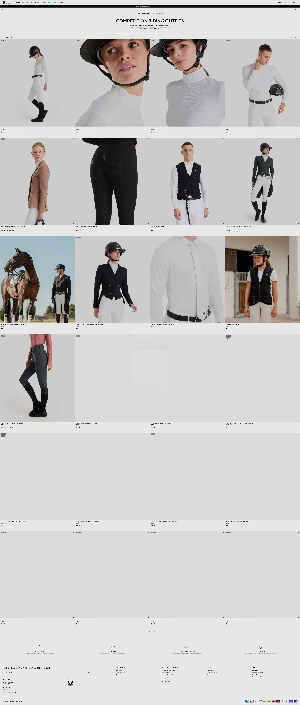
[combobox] (139, 363)
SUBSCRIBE (150, 379)
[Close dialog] (166, 323)
